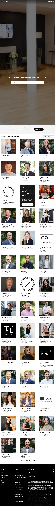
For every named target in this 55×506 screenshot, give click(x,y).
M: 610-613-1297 (43, 298)
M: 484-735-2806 (24, 180)
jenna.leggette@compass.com (45, 341)
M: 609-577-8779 (24, 250)
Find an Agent (17, 485)
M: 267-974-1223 (43, 181)
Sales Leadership (4, 475)
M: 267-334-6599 (43, 342)
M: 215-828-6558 (5, 227)
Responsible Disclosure (45, 481)
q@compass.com (43, 250)
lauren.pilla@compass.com (26, 434)
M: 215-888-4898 (24, 320)
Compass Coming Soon (19, 475)
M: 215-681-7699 (43, 158)
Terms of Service (49, 480)
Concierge (17, 472)
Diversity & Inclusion (18, 494)
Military (16, 503)
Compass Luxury (18, 484)
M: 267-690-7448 (24, 158)
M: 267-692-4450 (5, 457)
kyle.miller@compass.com (26, 387)
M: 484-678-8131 (5, 365)
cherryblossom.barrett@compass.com (46, 180)
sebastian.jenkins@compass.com (8, 319)
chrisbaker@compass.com (7, 178)
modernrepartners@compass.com (27, 296)
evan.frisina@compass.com (45, 272)
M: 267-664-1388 (43, 389)
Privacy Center (31, 481)
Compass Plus (17, 491)
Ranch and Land (18, 504)
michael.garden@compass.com (8, 295)
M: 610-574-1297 (5, 411)
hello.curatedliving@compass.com (46, 365)
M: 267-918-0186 (5, 203)
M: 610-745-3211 (5, 158)
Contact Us (3, 482)
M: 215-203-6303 (24, 411)
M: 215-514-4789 (43, 320)
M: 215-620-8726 (24, 365)
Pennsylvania (23, 460)
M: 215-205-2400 (5, 435)
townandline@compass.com (7, 341)
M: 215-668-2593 (24, 227)
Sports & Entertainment (19, 501)
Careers (2, 480)
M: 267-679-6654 (43, 435)
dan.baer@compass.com (25, 156)
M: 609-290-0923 (5, 389)
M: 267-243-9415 (24, 274)
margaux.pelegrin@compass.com (8, 434)
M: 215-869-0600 (24, 342)
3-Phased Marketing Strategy (20, 477)
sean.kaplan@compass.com (26, 319)
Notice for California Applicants (43, 482)
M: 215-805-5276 (5, 274)
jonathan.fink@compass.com (7, 272)
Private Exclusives (18, 473)
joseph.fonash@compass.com (26, 272)
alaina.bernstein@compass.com (8, 202)
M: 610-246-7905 (24, 389)
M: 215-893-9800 (43, 413)
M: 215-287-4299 (43, 251)
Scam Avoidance (37, 481)
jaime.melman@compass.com (45, 296)
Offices (2, 484)
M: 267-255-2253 (5, 180)
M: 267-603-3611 (24, 457)
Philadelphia (36, 460)
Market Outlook (18, 479)
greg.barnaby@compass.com (26, 178)
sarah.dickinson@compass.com (46, 226)
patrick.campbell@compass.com (8, 226)
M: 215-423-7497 (24, 298)
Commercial (17, 499)
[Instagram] (53, 469)
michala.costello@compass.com (27, 226)
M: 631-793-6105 (43, 227)
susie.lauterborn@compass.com (27, 341)
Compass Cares (18, 492)
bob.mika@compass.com (6, 387)
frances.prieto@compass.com (45, 434)
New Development (18, 498)
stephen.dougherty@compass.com (8, 248)
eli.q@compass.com (6, 456)
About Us (3, 472)
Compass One (17, 480)
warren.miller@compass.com (45, 387)
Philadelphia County (29, 460)
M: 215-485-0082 (5, 250)
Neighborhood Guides (19, 496)
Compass (12, 460)
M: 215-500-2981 (5, 296)
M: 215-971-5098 (5, 320)
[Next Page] (30, 462)
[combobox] (27, 82)
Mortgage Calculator (19, 487)
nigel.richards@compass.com (26, 456)
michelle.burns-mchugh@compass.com (46, 204)
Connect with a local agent (27, 204)
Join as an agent (4, 479)
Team (2, 473)
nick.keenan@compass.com (45, 319)
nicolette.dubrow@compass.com (27, 248)
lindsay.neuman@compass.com (8, 410)
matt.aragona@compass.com (7, 156)
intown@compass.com (44, 411)
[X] (53, 474)
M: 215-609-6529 (24, 435)
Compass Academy (18, 489)
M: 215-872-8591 (5, 342)
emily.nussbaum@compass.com (27, 410)
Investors (3, 477)
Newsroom (3, 485)
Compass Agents (17, 460)
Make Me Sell (17, 482)
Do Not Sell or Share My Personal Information (36, 480)
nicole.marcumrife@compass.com (8, 363)
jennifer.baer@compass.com (45, 156)
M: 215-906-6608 (43, 205)
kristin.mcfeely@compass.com (26, 363)
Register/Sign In (51, 1)
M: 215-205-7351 (43, 274)
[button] (1, 1)
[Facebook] (53, 471)
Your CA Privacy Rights (43, 483)
